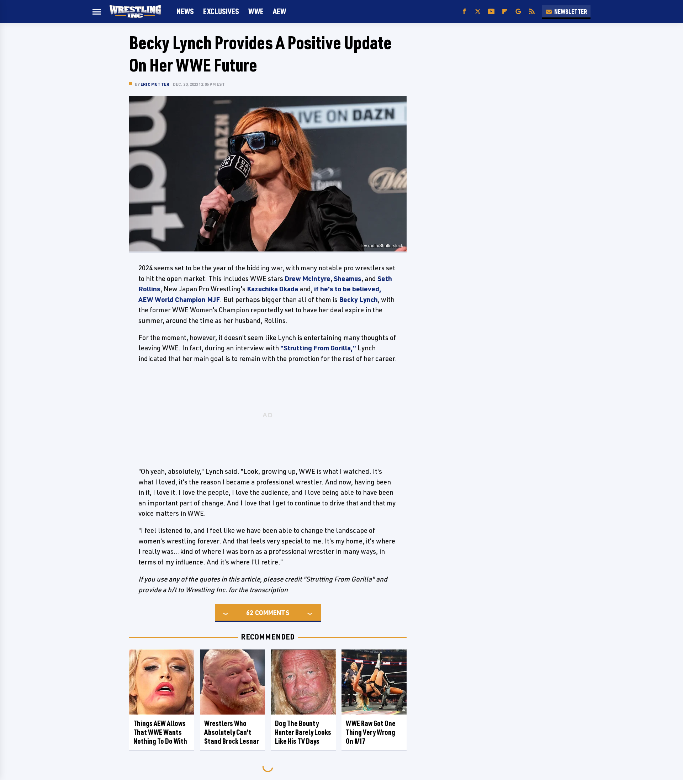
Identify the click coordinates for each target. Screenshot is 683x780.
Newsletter (570, 11)
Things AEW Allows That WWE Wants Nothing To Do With (160, 732)
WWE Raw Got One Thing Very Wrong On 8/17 (371, 732)
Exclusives (221, 11)
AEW (279, 11)
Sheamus (347, 278)
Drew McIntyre (307, 278)
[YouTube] (491, 12)
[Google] (518, 12)
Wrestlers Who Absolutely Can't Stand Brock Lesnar (231, 732)
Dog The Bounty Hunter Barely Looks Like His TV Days (303, 732)
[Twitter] (478, 12)
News (185, 11)
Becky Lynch (358, 299)
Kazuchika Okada (272, 289)
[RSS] (532, 12)
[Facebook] (464, 12)
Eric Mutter (155, 84)
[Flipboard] (505, 12)
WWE (256, 11)
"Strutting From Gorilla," (318, 348)
